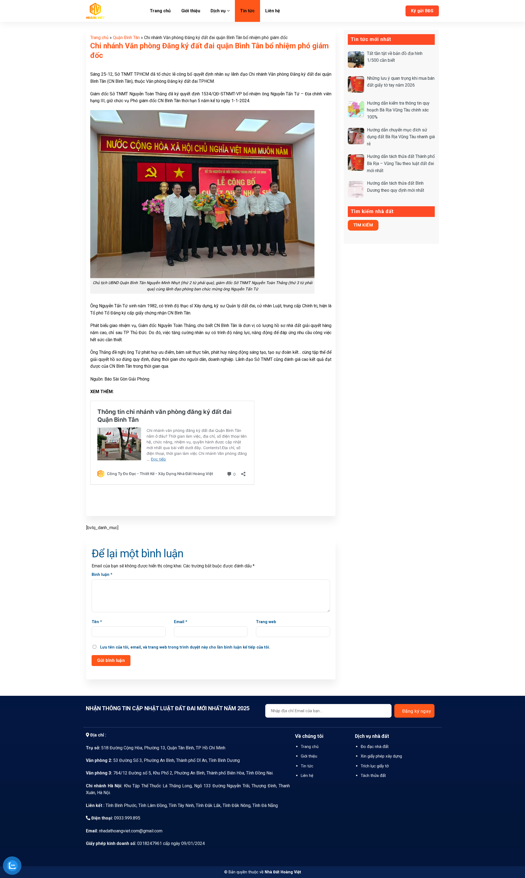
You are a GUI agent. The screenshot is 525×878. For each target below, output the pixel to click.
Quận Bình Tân (126, 37)
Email (180, 622)
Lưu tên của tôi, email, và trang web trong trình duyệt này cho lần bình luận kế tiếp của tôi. (185, 647)
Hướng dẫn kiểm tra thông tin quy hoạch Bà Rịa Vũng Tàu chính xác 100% (398, 110)
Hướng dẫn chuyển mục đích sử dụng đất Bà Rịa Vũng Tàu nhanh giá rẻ (401, 136)
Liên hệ (272, 10)
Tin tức (247, 10)
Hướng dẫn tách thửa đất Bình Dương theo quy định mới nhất (395, 187)
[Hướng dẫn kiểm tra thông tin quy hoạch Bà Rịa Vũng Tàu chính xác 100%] (356, 109)
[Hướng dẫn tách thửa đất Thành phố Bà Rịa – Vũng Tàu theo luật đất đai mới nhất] (356, 162)
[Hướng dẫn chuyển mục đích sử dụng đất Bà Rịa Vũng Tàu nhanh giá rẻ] (356, 136)
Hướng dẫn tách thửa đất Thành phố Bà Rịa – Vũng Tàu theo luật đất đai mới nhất (401, 163)
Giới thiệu (190, 10)
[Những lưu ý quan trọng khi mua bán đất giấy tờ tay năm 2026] (356, 84)
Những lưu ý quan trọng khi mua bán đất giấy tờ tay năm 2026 (400, 82)
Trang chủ (160, 10)
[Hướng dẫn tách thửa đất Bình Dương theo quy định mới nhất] (356, 189)
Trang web (266, 622)
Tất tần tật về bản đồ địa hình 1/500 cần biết (394, 57)
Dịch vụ (218, 10)
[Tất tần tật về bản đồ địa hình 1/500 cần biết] (356, 59)
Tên (97, 622)
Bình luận (102, 574)
